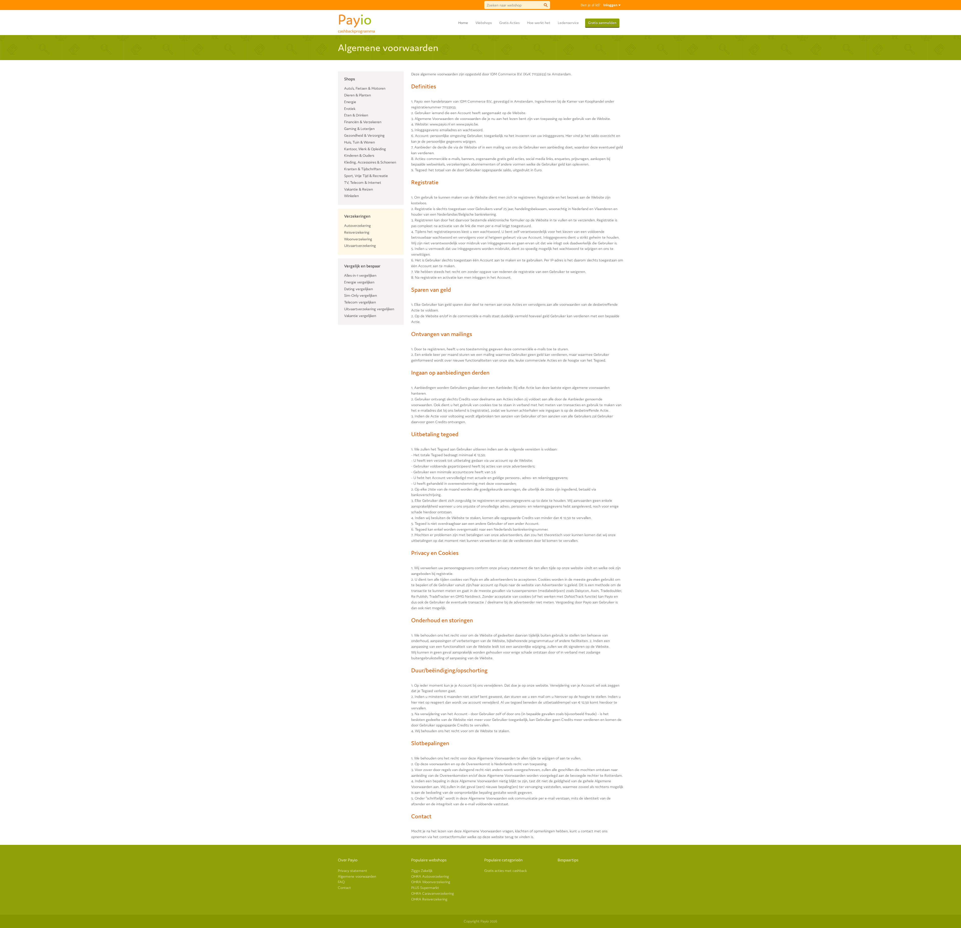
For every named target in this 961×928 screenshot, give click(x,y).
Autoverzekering (357, 225)
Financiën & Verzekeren (362, 121)
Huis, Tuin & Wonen (359, 142)
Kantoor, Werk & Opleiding (365, 148)
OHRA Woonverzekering (430, 881)
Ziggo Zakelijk (421, 870)
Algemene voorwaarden (357, 876)
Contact (344, 887)
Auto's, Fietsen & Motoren (364, 88)
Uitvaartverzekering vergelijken (369, 308)
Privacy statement (352, 870)
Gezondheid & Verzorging (364, 135)
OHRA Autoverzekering (430, 876)
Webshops (483, 22)
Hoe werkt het (538, 22)
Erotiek (349, 108)
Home (463, 22)
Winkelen (351, 195)
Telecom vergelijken (360, 302)
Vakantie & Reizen (358, 189)
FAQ (341, 881)
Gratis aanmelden (602, 22)
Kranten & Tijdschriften (362, 169)
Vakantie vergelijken (360, 315)
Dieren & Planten (357, 95)
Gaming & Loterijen (359, 128)
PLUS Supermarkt (425, 887)
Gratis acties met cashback (505, 870)
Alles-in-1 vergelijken (360, 275)
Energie (350, 101)
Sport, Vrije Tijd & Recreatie (366, 175)
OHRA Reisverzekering (429, 899)
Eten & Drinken (356, 115)
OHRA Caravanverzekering (432, 893)
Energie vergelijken (359, 282)
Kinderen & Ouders (359, 155)
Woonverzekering (358, 239)
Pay (356, 19)
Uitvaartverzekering (360, 245)
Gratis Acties (509, 22)
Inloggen (610, 5)
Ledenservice (568, 22)
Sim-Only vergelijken (360, 295)
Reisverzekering (356, 232)
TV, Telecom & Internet (362, 182)
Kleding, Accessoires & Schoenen (370, 162)
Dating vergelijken (358, 288)
